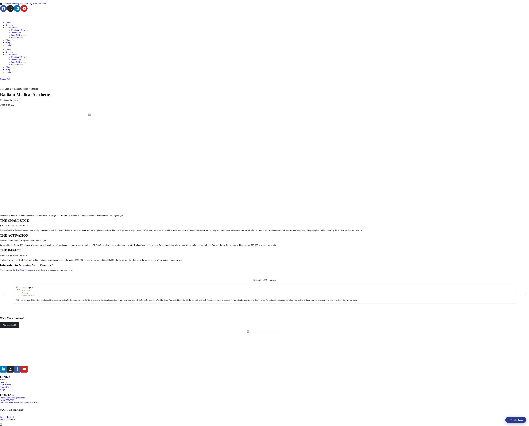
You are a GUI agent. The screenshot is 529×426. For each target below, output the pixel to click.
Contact (9, 45)
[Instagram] (10, 8)
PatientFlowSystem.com (24, 270)
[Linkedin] (17, 8)
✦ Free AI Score (515, 420)
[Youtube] (24, 8)
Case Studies (11, 27)
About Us (10, 40)
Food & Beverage (19, 35)
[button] (3, 294)
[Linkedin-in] (3, 369)
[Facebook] (3, 8)
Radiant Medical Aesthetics (26, 89)
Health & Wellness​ (19, 30)
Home (8, 22)
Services (9, 25)
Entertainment (17, 37)
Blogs (8, 42)
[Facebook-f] (17, 369)
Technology (16, 32)
